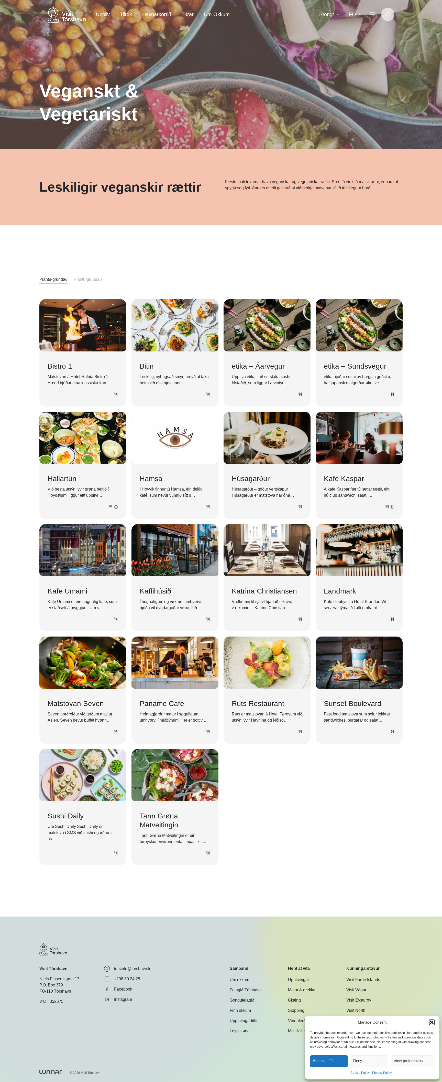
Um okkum (239, 979)
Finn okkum (240, 1010)
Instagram (123, 999)
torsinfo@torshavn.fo (132, 968)
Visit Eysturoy (358, 1000)
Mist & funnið (300, 1031)
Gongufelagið (242, 1000)
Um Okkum (217, 14)
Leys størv (239, 1031)
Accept (319, 1060)
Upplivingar (298, 979)
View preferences (408, 1060)
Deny (357, 1060)
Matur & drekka (70, 70)
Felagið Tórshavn (246, 990)
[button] (431, 1022)
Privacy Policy (382, 1073)
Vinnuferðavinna (303, 1020)
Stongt (326, 14)
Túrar (187, 14)
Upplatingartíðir (244, 1020)
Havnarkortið (156, 14)
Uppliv (103, 14)
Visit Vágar (356, 990)
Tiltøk (126, 14)
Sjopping (296, 1010)
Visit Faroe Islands (363, 979)
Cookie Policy (360, 1073)
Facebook (123, 989)
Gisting (294, 1000)
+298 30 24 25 (127, 979)
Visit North (355, 1010)
